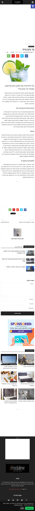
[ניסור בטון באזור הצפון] (26, 359)
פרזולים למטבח (5, 222)
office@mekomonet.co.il (15, 489)
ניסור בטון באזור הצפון (29, 366)
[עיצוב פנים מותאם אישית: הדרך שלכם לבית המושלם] (30, 253)
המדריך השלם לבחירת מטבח (26, 222)
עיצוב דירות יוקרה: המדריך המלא (16, 267)
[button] (33, 6)
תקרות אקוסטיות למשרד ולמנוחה (26, 401)
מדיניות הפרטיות (18, 505)
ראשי (33, 44)
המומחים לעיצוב (31, 255)
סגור (22, 508)
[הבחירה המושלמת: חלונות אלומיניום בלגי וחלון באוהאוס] (9, 359)
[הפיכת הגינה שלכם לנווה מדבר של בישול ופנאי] (30, 261)
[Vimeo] (17, 500)
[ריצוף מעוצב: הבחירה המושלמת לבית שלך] (9, 376)
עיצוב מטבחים (31, 46)
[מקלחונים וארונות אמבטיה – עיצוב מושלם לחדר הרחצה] (9, 394)
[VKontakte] (13, 500)
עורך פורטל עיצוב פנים (28, 52)
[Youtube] (8, 500)
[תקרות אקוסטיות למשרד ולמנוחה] (26, 394)
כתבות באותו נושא (28, 247)
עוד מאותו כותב (18, 247)
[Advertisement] (17, 23)
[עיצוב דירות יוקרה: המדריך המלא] (30, 269)
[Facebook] (26, 500)
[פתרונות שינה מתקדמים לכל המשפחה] (26, 376)
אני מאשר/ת (29, 508)
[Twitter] (22, 500)
